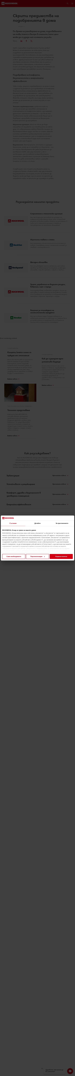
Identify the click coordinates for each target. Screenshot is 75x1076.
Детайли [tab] (37, 523)
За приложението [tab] (62, 523)
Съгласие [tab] (13, 523)
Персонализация (36, 556)
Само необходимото (13, 556)
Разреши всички (61, 556)
